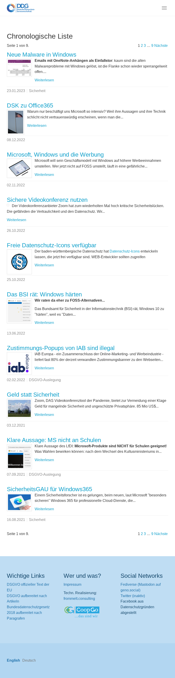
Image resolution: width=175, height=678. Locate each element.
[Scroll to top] (160, 663)
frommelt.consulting (79, 598)
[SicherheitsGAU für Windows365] (19, 502)
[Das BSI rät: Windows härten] (19, 310)
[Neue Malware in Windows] (19, 68)
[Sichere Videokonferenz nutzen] (8, 205)
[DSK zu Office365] (15, 122)
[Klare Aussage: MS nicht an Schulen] (19, 456)
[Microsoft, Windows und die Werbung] (19, 168)
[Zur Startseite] (20, 8)
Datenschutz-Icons (125, 251)
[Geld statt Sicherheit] (19, 408)
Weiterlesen (44, 80)
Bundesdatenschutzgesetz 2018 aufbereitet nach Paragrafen (28, 612)
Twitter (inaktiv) (133, 596)
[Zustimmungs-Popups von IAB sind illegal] (19, 363)
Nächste (161, 46)
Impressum (72, 584)
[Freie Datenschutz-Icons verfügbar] (19, 261)
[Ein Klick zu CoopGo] (87, 612)
